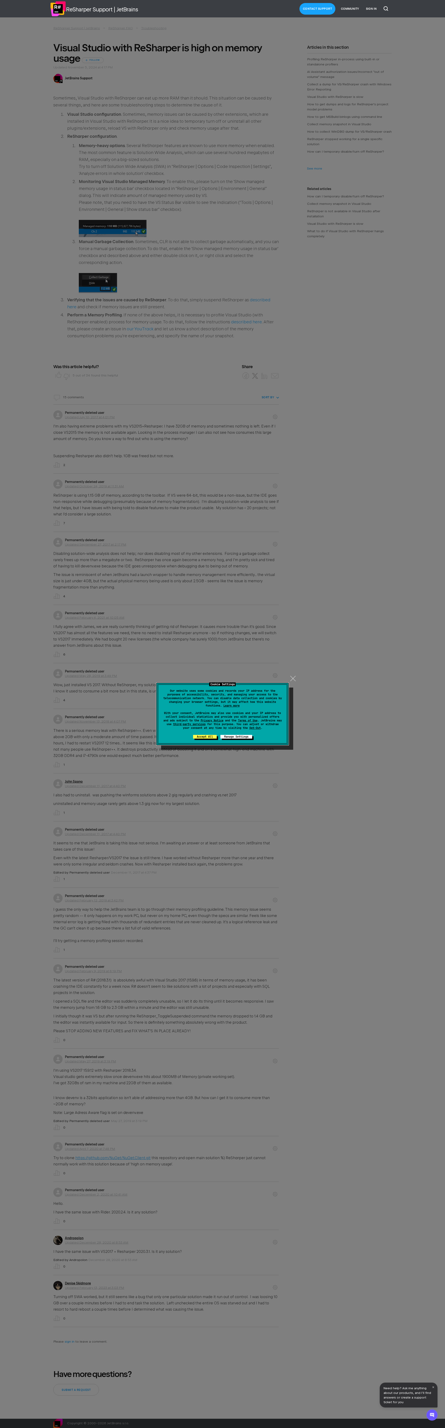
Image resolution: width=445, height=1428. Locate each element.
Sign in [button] (371, 8)
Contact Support (317, 8)
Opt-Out (255, 728)
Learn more (231, 706)
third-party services (189, 724)
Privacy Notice (212, 720)
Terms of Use (247, 720)
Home (58, 8)
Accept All (205, 737)
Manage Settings (236, 737)
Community (350, 8)
